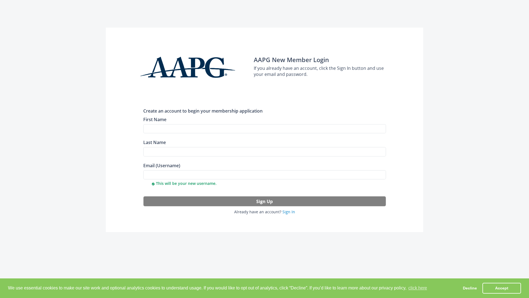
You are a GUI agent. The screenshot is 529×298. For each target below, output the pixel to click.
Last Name (154, 142)
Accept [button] (501, 288)
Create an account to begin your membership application (203, 111)
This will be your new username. (184, 183)
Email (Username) (161, 165)
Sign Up (264, 201)
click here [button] (417, 288)
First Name (154, 119)
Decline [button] (470, 288)
